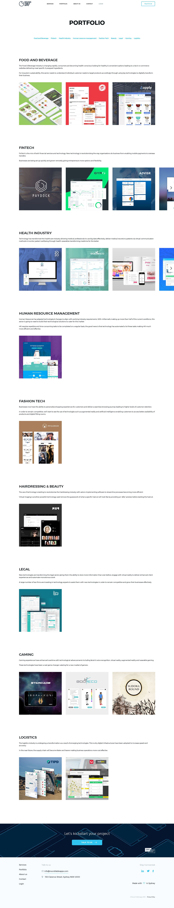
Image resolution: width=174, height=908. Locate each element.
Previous (3, 102)
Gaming (128, 38)
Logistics (137, 38)
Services (50, 4)
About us (23, 874)
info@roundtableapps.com (56, 871)
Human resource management (84, 38)
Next (171, 102)
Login (21, 884)
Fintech (53, 38)
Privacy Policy (151, 897)
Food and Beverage (41, 38)
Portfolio (63, 4)
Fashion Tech (104, 38)
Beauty (113, 38)
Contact (22, 879)
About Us (76, 4)
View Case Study (30, 120)
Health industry (65, 38)
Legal (121, 38)
